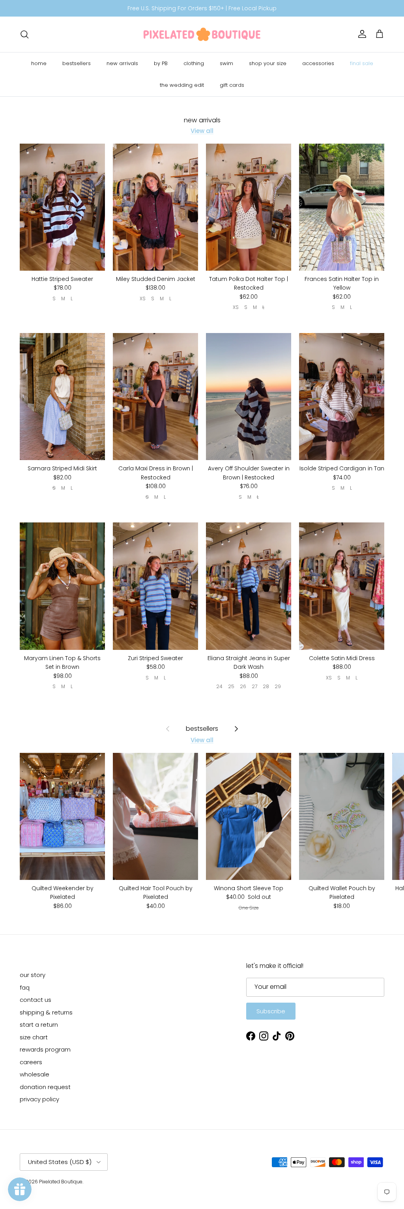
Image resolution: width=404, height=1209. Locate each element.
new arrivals (122, 63)
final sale (361, 63)
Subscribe (270, 1011)
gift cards (232, 85)
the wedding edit (182, 85)
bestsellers (76, 63)
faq (25, 987)
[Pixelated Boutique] (202, 34)
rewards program (45, 1049)
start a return (39, 1024)
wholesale (34, 1074)
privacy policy (39, 1099)
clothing (193, 63)
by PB (161, 63)
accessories (318, 63)
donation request (45, 1087)
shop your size (267, 63)
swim (226, 63)
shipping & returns (46, 1012)
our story (32, 975)
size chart (34, 1037)
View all (202, 131)
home (39, 63)
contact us (35, 1000)
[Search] (24, 34)
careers (31, 1062)
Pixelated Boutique (60, 1181)
